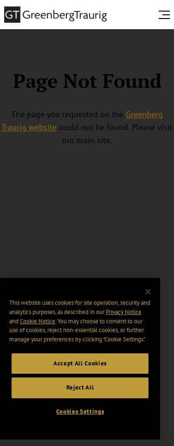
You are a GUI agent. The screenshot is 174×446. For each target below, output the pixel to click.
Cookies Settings (80, 411)
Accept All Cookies (80, 363)
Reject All (80, 387)
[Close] (148, 292)
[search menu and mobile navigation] (166, 15)
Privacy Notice (124, 312)
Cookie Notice (37, 321)
